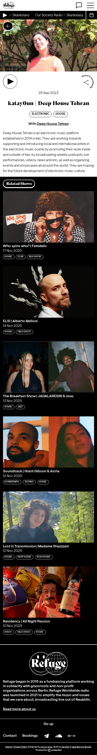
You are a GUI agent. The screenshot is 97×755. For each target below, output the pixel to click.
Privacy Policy (20, 747)
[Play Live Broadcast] (4, 15)
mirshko (65, 747)
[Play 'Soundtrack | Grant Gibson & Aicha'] (48, 442)
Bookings (30, 736)
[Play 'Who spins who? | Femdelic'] (48, 216)
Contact (10, 736)
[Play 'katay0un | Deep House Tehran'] (10, 81)
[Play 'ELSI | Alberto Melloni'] (48, 291)
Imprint (9, 747)
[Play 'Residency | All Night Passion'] (48, 592)
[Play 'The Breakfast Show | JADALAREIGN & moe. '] (48, 366)
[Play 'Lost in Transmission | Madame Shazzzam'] (48, 517)
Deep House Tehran (53, 124)
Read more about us (19, 709)
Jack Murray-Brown (81, 747)
